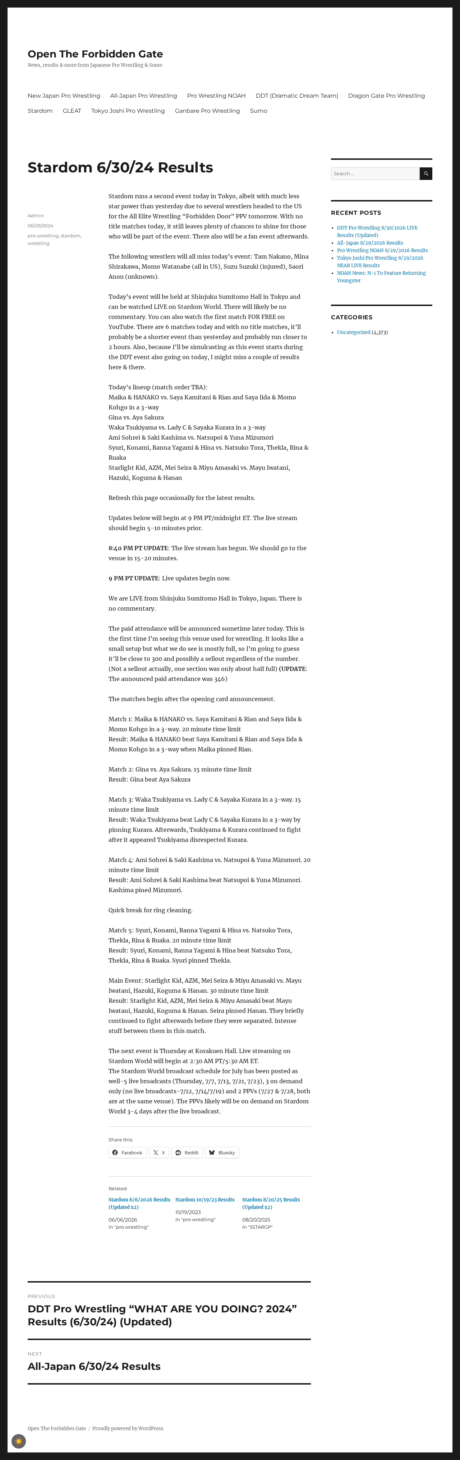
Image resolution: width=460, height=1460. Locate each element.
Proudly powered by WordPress (128, 1429)
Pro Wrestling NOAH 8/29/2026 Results (382, 250)
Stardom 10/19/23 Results (205, 1200)
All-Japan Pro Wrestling (143, 95)
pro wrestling (43, 235)
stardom (70, 235)
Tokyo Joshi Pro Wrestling (128, 110)
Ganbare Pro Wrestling (207, 110)
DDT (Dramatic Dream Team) (297, 95)
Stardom (40, 110)
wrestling (39, 243)
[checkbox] (19, 1441)
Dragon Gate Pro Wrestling (386, 95)
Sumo (258, 110)
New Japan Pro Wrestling (64, 95)
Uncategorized (354, 332)
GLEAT (72, 110)
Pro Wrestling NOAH (216, 95)
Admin (36, 215)
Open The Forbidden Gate (95, 54)
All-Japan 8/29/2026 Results (370, 243)
